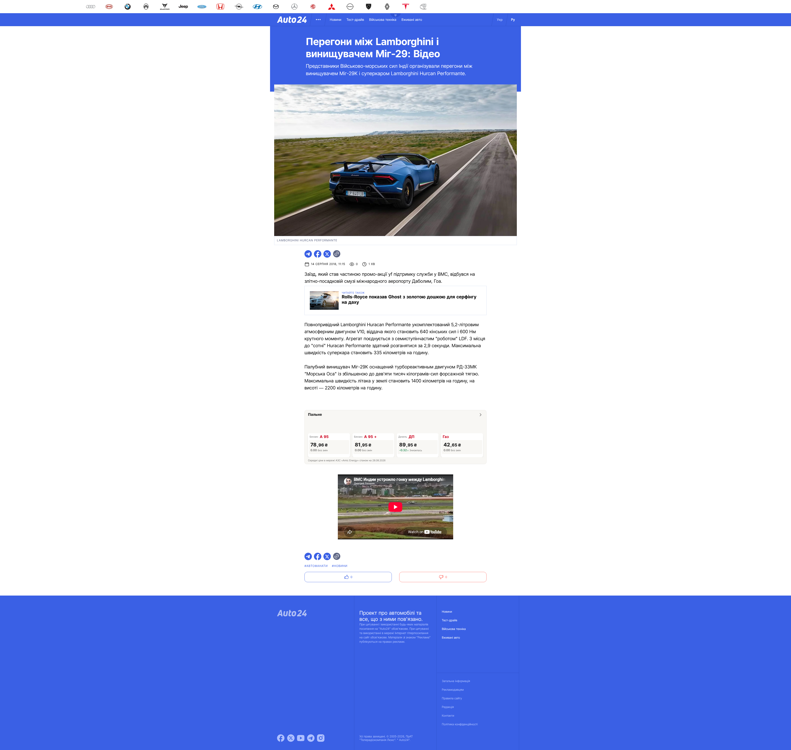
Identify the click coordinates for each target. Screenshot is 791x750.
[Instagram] (320, 738)
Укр (500, 20)
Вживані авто (411, 20)
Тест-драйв (355, 20)
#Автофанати (316, 566)
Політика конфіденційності (460, 724)
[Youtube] (300, 738)
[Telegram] (311, 738)
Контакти (448, 715)
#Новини (340, 566)
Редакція (448, 707)
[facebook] (317, 254)
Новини (335, 20)
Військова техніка (382, 20)
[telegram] (308, 254)
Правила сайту (452, 698)
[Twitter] (291, 738)
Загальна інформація (456, 681)
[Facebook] (280, 738)
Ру (513, 20)
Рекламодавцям (453, 690)
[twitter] (327, 254)
